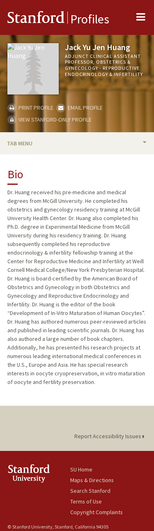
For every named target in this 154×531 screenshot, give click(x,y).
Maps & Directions (92, 480)
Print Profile (35, 107)
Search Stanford (90, 490)
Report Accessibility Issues (108, 436)
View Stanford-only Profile (54, 119)
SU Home (81, 469)
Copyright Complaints (96, 512)
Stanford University (38, 473)
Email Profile (84, 107)
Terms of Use (86, 501)
